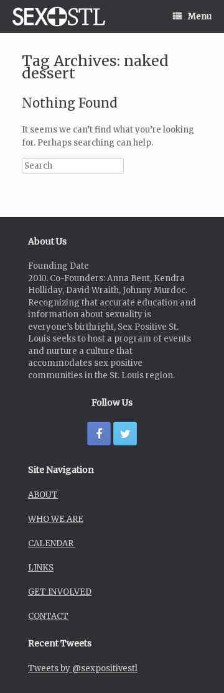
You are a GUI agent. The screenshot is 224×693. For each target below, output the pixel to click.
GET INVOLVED (59, 592)
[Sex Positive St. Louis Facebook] (99, 433)
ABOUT (43, 495)
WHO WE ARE (55, 519)
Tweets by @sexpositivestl (83, 668)
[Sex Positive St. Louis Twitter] (125, 433)
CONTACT (48, 616)
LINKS (41, 567)
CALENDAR (51, 543)
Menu (200, 16)
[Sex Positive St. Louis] (58, 16)
